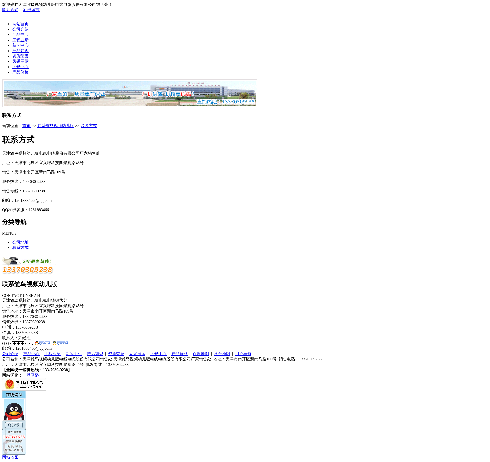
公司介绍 (20, 29)
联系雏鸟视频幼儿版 (55, 125)
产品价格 (20, 72)
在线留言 (31, 10)
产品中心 (20, 34)
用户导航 (243, 354)
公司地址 (20, 242)
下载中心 (20, 67)
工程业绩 (20, 40)
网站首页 (20, 24)
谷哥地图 (222, 354)
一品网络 (30, 375)
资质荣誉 (20, 56)
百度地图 (201, 354)
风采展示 (20, 61)
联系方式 (10, 10)
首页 (26, 125)
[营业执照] (24, 389)
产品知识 (20, 50)
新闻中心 (20, 45)
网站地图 (10, 457)
